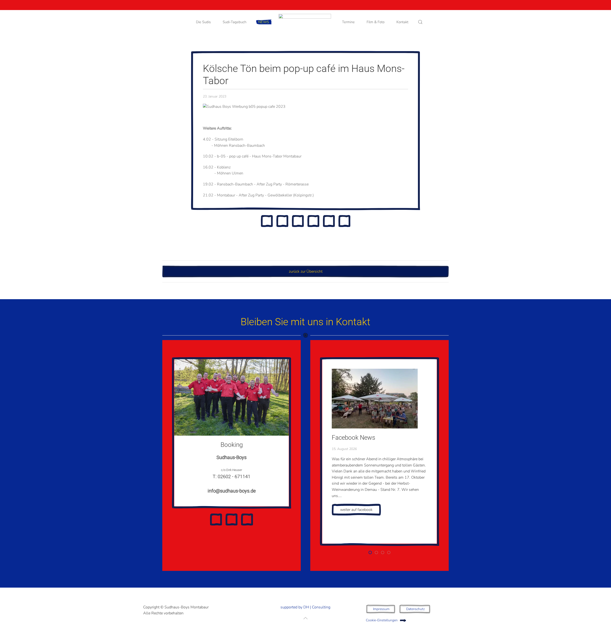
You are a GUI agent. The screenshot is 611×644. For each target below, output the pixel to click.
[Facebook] (282, 221)
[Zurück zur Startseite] (306, 22)
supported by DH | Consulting (305, 607)
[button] (420, 22)
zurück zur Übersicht (305, 271)
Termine (348, 22)
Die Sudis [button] (203, 22)
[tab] (370, 552)
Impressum (381, 609)
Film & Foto (376, 22)
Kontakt (402, 22)
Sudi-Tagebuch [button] (234, 22)
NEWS (263, 22)
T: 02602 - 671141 (231, 476)
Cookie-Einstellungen (382, 620)
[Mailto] (344, 221)
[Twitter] (267, 221)
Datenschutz (415, 609)
